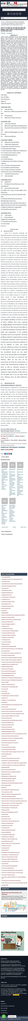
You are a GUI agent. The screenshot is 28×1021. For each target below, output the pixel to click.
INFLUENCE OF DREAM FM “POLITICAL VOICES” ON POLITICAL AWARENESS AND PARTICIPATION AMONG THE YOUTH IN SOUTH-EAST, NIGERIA (5, 479)
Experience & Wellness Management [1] (12, 677)
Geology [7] (4, 698)
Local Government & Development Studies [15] (13, 765)
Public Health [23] (6, 832)
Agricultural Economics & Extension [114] (12, 583)
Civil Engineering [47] (7, 628)
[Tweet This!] (7, 454)
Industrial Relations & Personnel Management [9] (14, 733)
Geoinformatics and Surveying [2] (10, 695)
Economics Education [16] (8, 655)
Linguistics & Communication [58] (10, 760)
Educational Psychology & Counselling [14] (12, 648)
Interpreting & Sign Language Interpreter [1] (13, 751)
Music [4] (4, 787)
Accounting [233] (6, 577)
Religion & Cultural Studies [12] (9, 839)
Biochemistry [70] (6, 604)
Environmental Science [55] (9, 673)
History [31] (5, 707)
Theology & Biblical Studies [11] (9, 859)
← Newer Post (4, 527)
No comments (9, 33)
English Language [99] (7, 666)
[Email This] (2, 457)
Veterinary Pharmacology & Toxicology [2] (12, 872)
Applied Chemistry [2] (7, 592)
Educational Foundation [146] (9, 646)
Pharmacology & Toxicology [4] (9, 807)
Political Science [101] (7, 825)
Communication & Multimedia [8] (10, 630)
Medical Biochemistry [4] (8, 780)
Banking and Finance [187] (8, 601)
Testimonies (4, 1010)
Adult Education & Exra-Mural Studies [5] (12, 579)
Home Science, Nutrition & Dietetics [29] (12, 711)
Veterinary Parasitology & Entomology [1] (12, 870)
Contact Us (3, 1003)
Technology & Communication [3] (10, 854)
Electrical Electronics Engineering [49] (11, 659)
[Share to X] (5, 457)
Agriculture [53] (6, 581)
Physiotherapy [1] (6, 818)
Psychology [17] (6, 827)
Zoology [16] (5, 885)
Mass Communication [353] (8, 769)
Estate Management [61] (8, 675)
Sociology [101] (5, 848)
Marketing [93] (5, 767)
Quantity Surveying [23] (8, 836)
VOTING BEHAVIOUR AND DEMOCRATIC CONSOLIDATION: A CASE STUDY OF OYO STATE (13, 965)
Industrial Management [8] (8, 731)
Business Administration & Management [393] (13, 615)
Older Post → (24, 527)
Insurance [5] (5, 745)
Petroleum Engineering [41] (9, 796)
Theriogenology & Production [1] (10, 861)
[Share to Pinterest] (8, 457)
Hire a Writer (4, 1008)
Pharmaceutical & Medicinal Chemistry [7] (12, 798)
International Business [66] (8, 747)
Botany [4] (4, 610)
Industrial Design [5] (7, 727)
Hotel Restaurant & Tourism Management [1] (13, 713)
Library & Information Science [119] (10, 758)
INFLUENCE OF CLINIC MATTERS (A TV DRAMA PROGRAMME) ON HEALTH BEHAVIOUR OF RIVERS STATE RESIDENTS (12, 513)
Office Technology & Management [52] (11, 794)
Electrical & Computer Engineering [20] (12, 657)
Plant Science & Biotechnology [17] (10, 821)
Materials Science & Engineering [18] (11, 771)
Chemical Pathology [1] (7, 621)
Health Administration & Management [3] (12, 704)
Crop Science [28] (6, 642)
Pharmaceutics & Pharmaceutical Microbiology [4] (14, 801)
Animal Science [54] (6, 590)
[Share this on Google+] (9, 454)
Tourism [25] (5, 863)
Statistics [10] (5, 850)
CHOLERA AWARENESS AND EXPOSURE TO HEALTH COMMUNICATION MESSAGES (12, 973)
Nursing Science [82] (7, 792)
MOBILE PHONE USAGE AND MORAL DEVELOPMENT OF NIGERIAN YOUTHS (11, 962)
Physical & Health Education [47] (10, 812)
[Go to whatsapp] (4, 1016)
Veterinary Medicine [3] (8, 868)
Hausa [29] (4, 702)
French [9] (4, 691)
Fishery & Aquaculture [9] (8, 684)
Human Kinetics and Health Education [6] (12, 720)
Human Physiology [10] (7, 722)
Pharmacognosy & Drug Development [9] (12, 803)
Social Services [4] (6, 845)
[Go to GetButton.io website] (3, 1019)
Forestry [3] (5, 689)
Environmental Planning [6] (8, 671)
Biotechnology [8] (6, 608)
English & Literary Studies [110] (10, 664)
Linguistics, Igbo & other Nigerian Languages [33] (14, 762)
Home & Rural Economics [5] (9, 709)
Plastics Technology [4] (7, 823)
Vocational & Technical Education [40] (11, 880)
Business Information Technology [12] (11, 619)
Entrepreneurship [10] (7, 668)
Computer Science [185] (8, 637)
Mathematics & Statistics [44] (9, 776)
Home (2, 21)
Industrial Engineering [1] (8, 729)
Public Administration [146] (8, 830)
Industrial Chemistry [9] (8, 724)
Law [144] (4, 756)
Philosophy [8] (5, 810)
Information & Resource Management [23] (12, 738)
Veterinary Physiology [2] (8, 874)
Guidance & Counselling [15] (9, 700)
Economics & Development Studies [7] (11, 653)
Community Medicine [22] (8, 633)
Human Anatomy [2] (7, 718)
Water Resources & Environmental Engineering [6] (14, 882)
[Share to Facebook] (6, 457)
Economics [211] (6, 651)
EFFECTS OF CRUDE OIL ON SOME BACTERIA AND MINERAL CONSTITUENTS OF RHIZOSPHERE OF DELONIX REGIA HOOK (13, 29)
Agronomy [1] (5, 588)
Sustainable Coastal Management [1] (11, 852)
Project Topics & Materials (7, 1006)
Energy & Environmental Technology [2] (12, 662)
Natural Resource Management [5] (10, 789)
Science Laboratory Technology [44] (11, 843)
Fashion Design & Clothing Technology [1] (12, 680)
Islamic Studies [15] (6, 754)
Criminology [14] (6, 639)
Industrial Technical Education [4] (10, 736)
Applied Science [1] (6, 595)
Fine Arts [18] (5, 682)
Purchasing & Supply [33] (8, 834)
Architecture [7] (6, 599)
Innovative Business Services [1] (10, 742)
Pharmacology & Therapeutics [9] (10, 805)
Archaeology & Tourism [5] (8, 597)
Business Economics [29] (8, 617)
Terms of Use (4, 1012)
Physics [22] (5, 814)
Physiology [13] (5, 816)
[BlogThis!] (4, 457)
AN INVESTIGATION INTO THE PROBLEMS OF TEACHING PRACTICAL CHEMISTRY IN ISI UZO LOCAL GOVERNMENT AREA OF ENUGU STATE (13, 969)
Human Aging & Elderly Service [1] (10, 715)
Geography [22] (6, 693)
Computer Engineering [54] (8, 635)
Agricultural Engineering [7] (9, 586)
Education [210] (5, 644)
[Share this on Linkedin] (11, 454)
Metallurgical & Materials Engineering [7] (12, 783)
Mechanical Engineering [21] (9, 778)
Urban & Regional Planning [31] (9, 865)
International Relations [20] (8, 749)
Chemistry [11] (5, 626)
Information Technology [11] (9, 740)
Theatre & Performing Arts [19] (9, 856)
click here (17, 431)
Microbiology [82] (6, 785)
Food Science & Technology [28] (10, 686)
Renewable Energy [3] (7, 841)
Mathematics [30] (6, 774)
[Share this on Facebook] (5, 454)
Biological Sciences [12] (7, 606)
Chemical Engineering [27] (8, 624)
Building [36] (5, 612)
